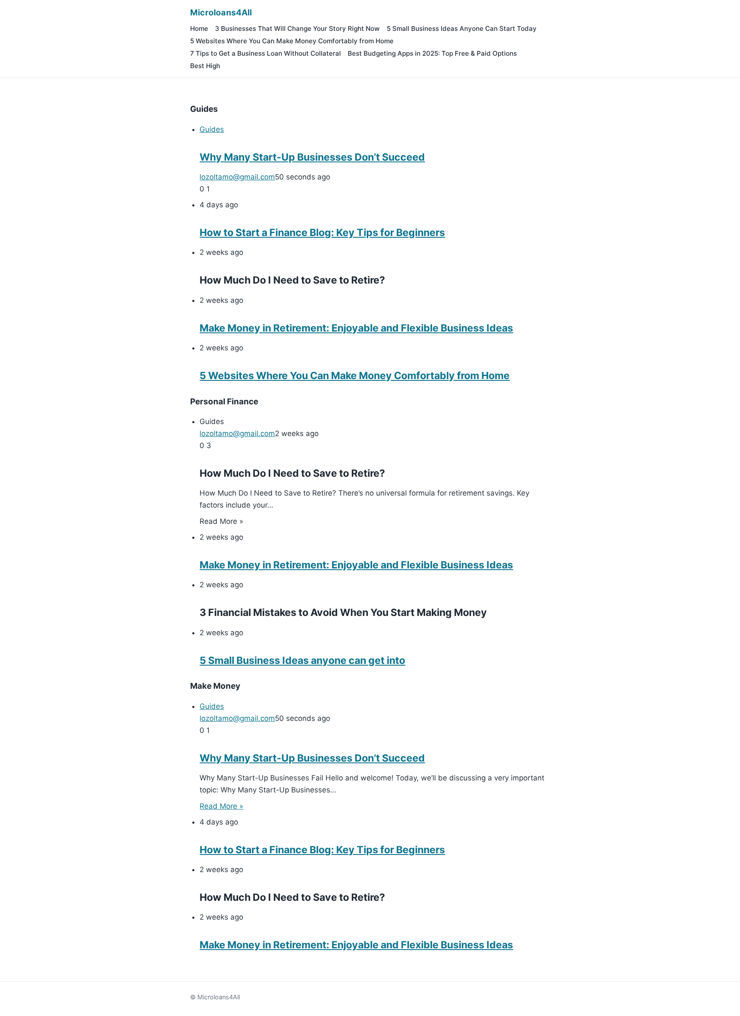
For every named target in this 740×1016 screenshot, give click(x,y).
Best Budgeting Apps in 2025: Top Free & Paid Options (432, 53)
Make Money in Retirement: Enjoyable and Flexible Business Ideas (356, 328)
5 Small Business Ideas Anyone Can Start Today (462, 28)
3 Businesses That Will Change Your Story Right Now (297, 28)
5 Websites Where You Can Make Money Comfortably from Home (292, 41)
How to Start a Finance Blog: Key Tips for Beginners (322, 233)
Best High (205, 66)
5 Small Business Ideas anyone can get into (302, 660)
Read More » (221, 806)
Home (199, 28)
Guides (212, 129)
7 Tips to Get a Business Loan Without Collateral (265, 53)
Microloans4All (221, 12)
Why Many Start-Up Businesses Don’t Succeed (312, 157)
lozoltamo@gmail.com (237, 177)
